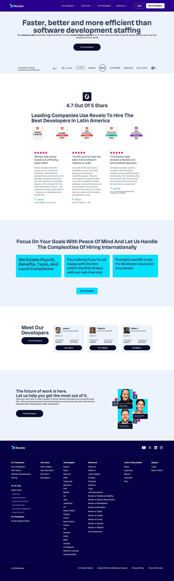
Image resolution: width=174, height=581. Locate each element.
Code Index (16, 494)
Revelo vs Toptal (95, 511)
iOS (64, 529)
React (65, 470)
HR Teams (44, 474)
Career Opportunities (20, 521)
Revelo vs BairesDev (97, 507)
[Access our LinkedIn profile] (155, 447)
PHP (65, 489)
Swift (65, 540)
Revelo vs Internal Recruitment (101, 500)
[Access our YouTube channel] (144, 447)
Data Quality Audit (18, 505)
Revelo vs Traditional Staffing (100, 496)
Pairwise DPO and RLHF (20, 501)
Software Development (21, 474)
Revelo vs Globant (96, 527)
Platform (92, 470)
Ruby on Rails (69, 511)
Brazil (126, 467)
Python (66, 467)
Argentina (128, 470)
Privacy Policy (138, 568)
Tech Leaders (46, 467)
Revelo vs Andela (95, 515)
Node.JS (66, 474)
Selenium (67, 485)
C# (64, 507)
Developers (45, 478)
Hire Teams (16, 470)
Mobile (66, 492)
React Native (68, 522)
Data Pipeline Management (21, 509)
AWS (65, 478)
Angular (66, 514)
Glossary (92, 485)
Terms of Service (156, 568)
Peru (126, 481)
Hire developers (87, 47)
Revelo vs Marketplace (98, 503)
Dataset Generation (19, 498)
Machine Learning (71, 551)
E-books (91, 478)
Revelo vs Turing (95, 519)
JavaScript (67, 503)
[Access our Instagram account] (161, 447)
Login (139, 5)
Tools (90, 489)
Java (65, 500)
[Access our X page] (150, 447)
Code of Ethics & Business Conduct (112, 568)
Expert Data (16, 490)
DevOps (66, 543)
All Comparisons (95, 532)
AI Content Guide (85, 568)
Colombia (128, 478)
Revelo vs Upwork (95, 523)
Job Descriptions (95, 492)
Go (66, 496)
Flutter (66, 525)
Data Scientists (69, 554)
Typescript (67, 481)
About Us (92, 467)
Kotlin (65, 536)
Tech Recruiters (47, 470)
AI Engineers (68, 547)
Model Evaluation (18, 512)
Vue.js (66, 518)
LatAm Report (94, 474)
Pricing (14, 478)
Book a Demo (157, 470)
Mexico (127, 474)
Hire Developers (155, 5)
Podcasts (92, 481)
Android (66, 533)
